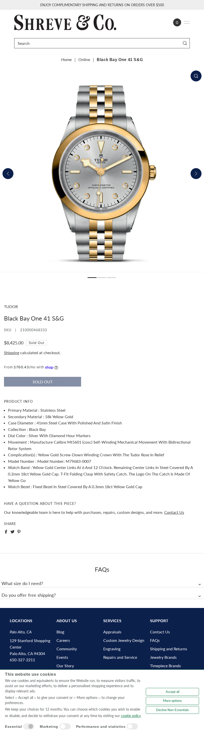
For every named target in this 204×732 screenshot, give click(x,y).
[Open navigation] (187, 22)
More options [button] (172, 701)
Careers (63, 640)
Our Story (65, 665)
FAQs (155, 640)
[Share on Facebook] (6, 532)
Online (84, 59)
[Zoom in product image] (196, 75)
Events (62, 657)
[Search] (185, 43)
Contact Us (174, 512)
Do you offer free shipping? (28, 595)
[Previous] (7, 173)
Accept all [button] (172, 692)
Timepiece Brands (165, 665)
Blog (60, 631)
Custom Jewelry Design (123, 640)
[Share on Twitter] (12, 532)
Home (66, 59)
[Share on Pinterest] (19, 532)
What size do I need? (22, 583)
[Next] (196, 173)
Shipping (11, 352)
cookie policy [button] (131, 716)
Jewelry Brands (163, 657)
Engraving (111, 648)
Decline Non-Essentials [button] (172, 710)
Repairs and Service (120, 657)
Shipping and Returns (168, 648)
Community (66, 648)
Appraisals (112, 631)
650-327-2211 (22, 659)
